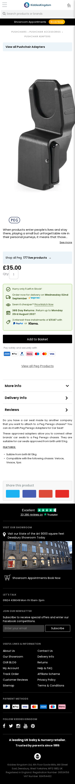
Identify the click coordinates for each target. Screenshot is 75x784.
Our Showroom (13, 657)
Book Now (57, 22)
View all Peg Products (37, 366)
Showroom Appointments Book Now (36, 578)
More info (13, 385)
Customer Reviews (15, 680)
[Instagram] (18, 725)
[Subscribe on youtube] (26, 725)
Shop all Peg (28, 258)
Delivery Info (16, 397)
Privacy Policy (47, 680)
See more (66, 242)
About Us (9, 651)
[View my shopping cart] (66, 6)
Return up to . (37, 312)
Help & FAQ (45, 668)
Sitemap (8, 685)
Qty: (6, 274)
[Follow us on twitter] (11, 725)
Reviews (12, 409)
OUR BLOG (9, 662)
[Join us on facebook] (4, 725)
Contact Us (45, 651)
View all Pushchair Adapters (25, 47)
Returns (43, 662)
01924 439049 (11, 600)
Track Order (11, 674)
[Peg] (14, 220)
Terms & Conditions (51, 685)
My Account (11, 668)
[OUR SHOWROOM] (37, 555)
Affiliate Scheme (49, 674)
